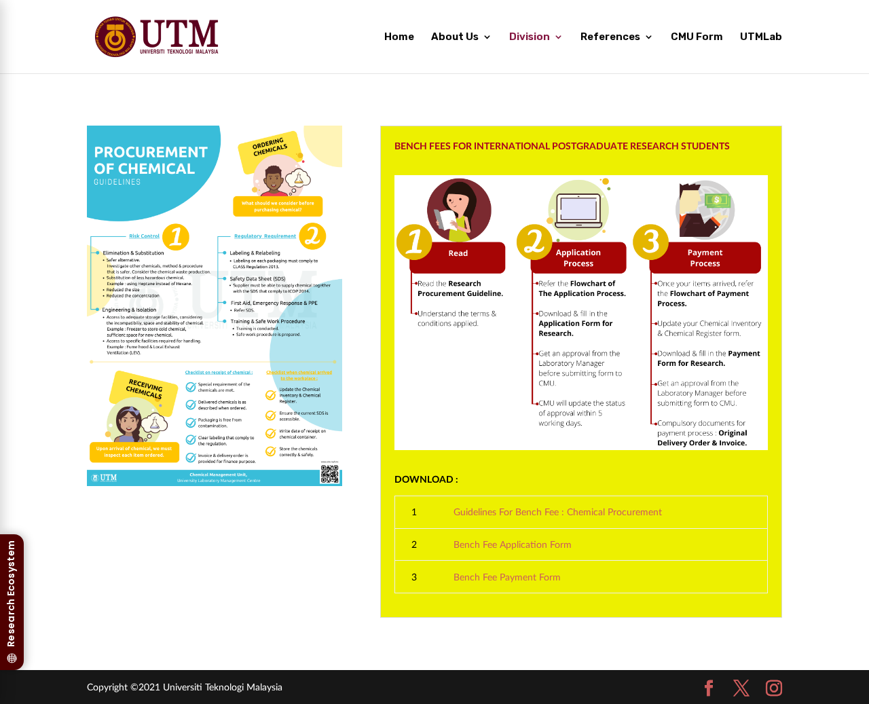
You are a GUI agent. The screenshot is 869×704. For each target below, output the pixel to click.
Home (399, 37)
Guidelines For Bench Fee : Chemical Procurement (558, 511)
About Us (455, 37)
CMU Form (697, 37)
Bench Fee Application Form (513, 544)
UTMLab (761, 37)
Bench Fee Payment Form (507, 576)
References (610, 37)
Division (529, 37)
